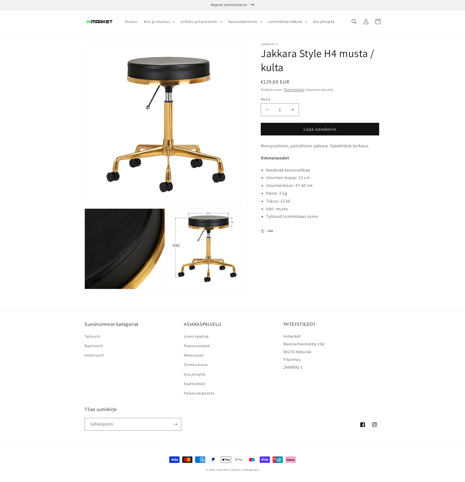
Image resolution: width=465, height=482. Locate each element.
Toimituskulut (294, 90)
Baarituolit (93, 345)
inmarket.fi (223, 469)
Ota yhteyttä (194, 374)
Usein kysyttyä (196, 336)
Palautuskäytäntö (199, 393)
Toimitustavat (196, 364)
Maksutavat (194, 355)
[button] (159, 21)
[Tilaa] (175, 424)
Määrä (265, 99)
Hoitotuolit (94, 355)
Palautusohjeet (197, 345)
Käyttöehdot (195, 383)
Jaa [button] (270, 230)
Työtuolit (92, 336)
